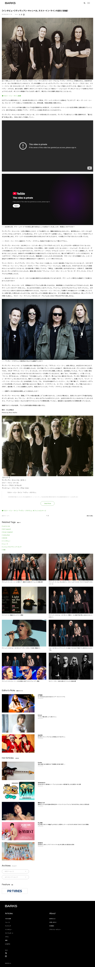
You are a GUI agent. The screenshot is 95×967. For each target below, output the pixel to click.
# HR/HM (4, 538)
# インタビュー (6, 541)
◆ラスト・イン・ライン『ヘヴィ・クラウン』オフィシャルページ (24, 511)
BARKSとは (52, 918)
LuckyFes (7, 944)
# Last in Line (6, 526)
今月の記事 (8, 918)
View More (47, 503)
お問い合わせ (52, 922)
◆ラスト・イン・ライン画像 (11, 96)
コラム (7, 936)
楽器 (6, 940)
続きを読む (90, 516)
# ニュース (5, 544)
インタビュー (8, 929)
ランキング (8, 926)
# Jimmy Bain (6, 535)
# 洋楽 (3, 550)
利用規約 (51, 926)
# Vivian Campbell (7, 532)
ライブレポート (9, 933)
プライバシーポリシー (55, 929)
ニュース (7, 922)
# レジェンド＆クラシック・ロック (12, 547)
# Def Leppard (6, 529)
